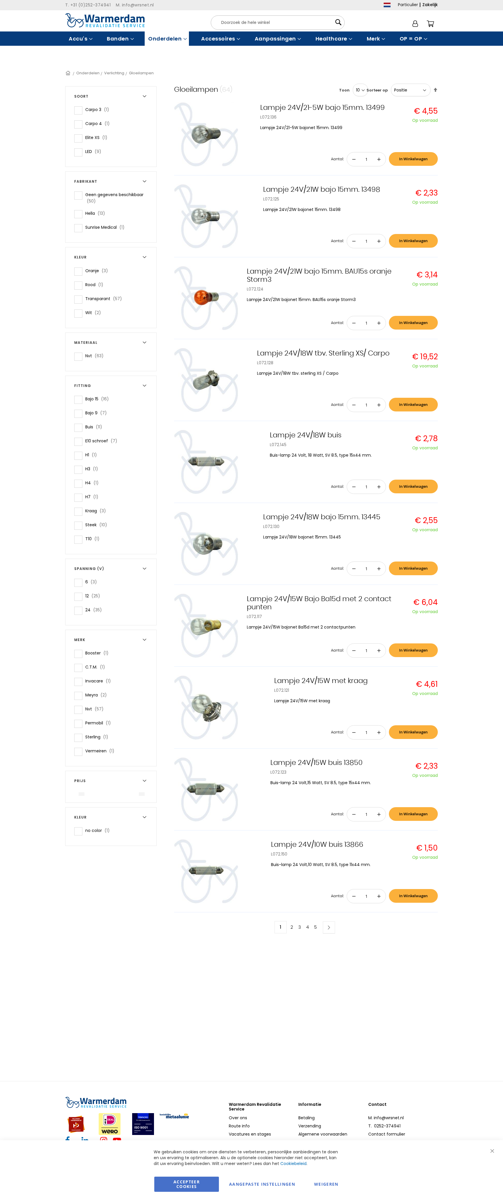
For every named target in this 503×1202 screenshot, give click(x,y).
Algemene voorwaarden (322, 1134)
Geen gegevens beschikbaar (114, 198)
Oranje (98, 270)
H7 (93, 497)
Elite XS (98, 137)
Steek (98, 525)
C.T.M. (97, 667)
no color (99, 830)
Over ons (238, 1118)
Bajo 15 (98, 399)
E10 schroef (103, 441)
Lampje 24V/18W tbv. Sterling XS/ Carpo (323, 353)
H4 (93, 483)
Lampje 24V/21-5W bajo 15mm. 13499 (322, 107)
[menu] (251, 38)
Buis (95, 427)
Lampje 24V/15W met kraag (321, 680)
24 (95, 610)
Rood (96, 284)
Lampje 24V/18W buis (305, 435)
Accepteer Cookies (186, 1184)
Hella (97, 213)
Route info (239, 1126)
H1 (92, 455)
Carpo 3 (99, 109)
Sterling (98, 737)
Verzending (309, 1126)
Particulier (408, 5)
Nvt (96, 356)
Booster (98, 653)
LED (95, 151)
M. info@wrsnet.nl (386, 1118)
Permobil (99, 723)
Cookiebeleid (293, 1163)
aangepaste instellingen (262, 1184)
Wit (95, 312)
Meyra (97, 695)
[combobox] (278, 22)
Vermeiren (101, 751)
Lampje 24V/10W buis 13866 (317, 844)
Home (68, 73)
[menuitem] (80, 38)
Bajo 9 (97, 413)
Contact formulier (386, 1134)
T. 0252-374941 (384, 1126)
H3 (93, 469)
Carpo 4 (99, 123)
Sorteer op (377, 90)
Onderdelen (88, 73)
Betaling (306, 1118)
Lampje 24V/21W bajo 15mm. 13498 (321, 189)
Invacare (99, 681)
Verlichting (114, 73)
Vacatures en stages (250, 1134)
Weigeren (326, 1184)
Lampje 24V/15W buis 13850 (316, 762)
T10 (94, 539)
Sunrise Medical (106, 227)
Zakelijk (430, 5)
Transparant (105, 298)
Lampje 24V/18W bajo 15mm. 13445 (321, 517)
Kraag (97, 511)
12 (94, 596)
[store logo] (105, 20)
